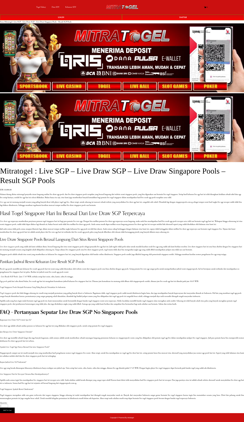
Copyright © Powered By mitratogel (122, 417)
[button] (7, 410)
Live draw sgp (5, 221)
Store (2, 22)
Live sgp (3, 202)
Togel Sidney (41, 7)
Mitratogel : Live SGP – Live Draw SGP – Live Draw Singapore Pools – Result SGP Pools (37, 22)
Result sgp (4, 269)
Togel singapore (6, 293)
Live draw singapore (7, 246)
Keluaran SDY (70, 7)
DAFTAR (183, 17)
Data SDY (55, 7)
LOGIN (61, 17)
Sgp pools (3, 281)
